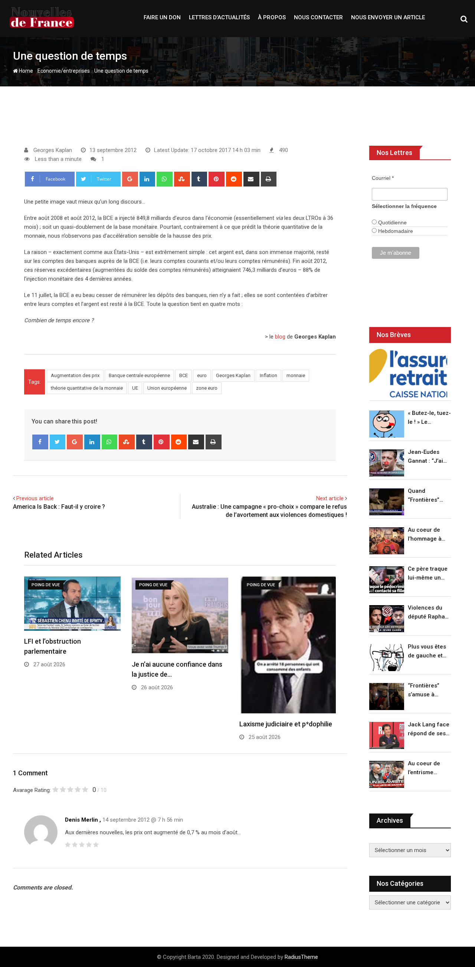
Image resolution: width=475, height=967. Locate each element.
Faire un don (162, 17)
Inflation (268, 375)
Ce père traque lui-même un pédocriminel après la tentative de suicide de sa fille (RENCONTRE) (428, 573)
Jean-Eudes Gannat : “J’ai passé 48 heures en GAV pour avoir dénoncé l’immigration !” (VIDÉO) (427, 457)
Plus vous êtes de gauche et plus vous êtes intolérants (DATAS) (427, 651)
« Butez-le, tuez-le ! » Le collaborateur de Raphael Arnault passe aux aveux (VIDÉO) (429, 418)
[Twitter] (58, 442)
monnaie (295, 375)
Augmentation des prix (75, 375)
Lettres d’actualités (219, 17)
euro (202, 375)
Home (25, 71)
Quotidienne (392, 222)
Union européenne (167, 388)
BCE (183, 375)
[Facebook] (40, 442)
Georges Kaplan (233, 375)
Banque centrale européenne (139, 375)
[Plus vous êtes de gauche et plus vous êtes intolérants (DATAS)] (386, 657)
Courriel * (383, 178)
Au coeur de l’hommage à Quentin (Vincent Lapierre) (425, 535)
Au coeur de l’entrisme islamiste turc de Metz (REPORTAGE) (426, 768)
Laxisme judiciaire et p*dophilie (285, 724)
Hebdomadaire (395, 231)
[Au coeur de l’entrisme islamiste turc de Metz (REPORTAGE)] (386, 774)
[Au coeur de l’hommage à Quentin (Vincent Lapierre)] (386, 540)
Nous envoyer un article (388, 17)
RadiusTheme (301, 957)
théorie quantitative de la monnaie (87, 388)
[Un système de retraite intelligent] (408, 373)
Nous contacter (318, 17)
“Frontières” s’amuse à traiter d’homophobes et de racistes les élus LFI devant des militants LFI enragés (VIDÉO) (427, 690)
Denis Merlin (81, 819)
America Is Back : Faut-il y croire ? (59, 506)
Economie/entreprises (63, 71)
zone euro (206, 388)
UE (135, 388)
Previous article (35, 498)
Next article (330, 498)
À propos (272, 17)
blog (280, 336)
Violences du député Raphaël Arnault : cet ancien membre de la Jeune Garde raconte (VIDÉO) (429, 612)
